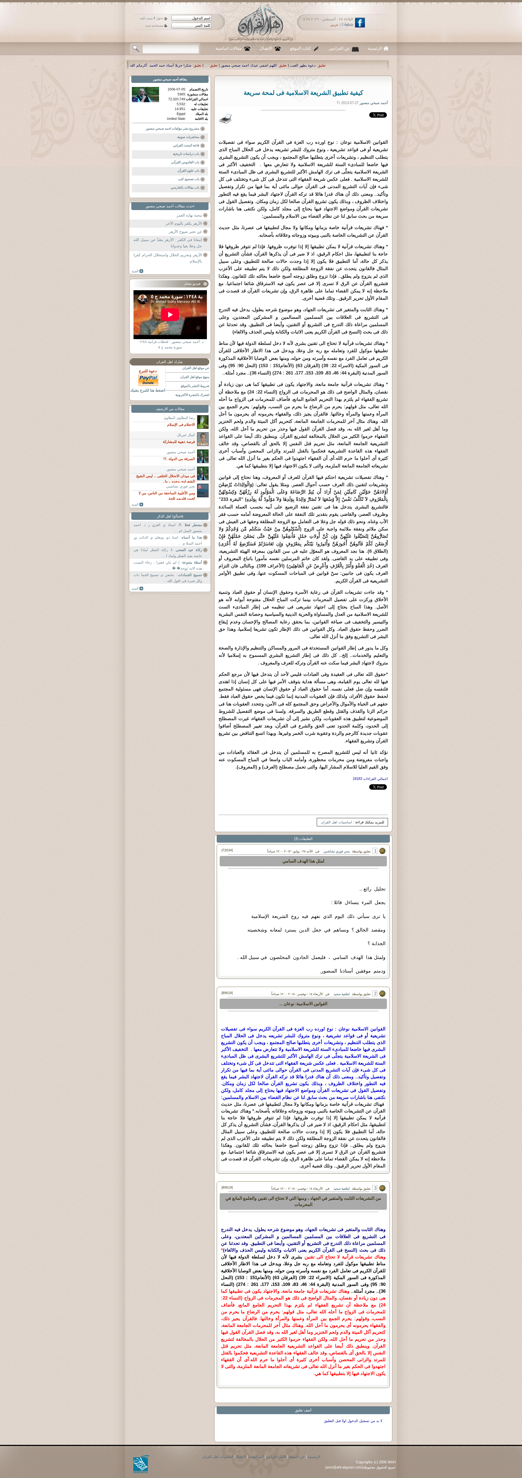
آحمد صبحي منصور (165, 79)
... (343, 65)
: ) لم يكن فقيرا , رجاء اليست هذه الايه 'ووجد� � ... (167, 565)
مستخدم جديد (154, 25)
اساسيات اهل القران (336, 822)
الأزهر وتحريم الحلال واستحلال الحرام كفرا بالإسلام (167, 258)
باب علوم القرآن (188, 171)
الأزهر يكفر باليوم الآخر (184, 223)
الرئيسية (375, 48)
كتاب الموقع (300, 48)
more (137, 271)
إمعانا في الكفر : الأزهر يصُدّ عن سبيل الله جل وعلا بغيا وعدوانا (167, 243)
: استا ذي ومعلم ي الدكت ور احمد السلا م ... (167, 540)
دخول (159, 18)
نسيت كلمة (146, 18)
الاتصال (266, 48)
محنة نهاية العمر (189, 215)
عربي (334, 25)
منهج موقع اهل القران (194, 377)
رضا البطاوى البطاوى (179, 418)
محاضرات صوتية (188, 137)
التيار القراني (276, 1457)
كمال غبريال (186, 435)
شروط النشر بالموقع (195, 386)
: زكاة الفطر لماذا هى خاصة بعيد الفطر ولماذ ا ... (167, 553)
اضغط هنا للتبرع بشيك (147, 390)
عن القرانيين (339, 48)
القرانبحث (256, 1457)
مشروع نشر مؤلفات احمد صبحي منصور (172, 128)
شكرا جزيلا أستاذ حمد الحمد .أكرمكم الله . (296, 65)
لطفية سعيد (342, 994)
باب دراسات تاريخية (186, 154)
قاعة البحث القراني (186, 145)
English (347, 25)
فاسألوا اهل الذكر (170, 516)
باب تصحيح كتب (188, 179)
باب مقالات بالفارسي (185, 187)
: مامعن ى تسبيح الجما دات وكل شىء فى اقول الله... (167, 578)
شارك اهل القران (169, 362)
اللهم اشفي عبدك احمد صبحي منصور (385, 65)
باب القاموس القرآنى (185, 162)
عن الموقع (297, 1457)
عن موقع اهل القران (195, 368)
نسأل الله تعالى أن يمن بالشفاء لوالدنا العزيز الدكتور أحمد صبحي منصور (197, 65)
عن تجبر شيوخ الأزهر (185, 231)
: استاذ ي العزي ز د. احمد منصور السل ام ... (167, 528)
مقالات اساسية (229, 48)
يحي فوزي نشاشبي (337, 851)
